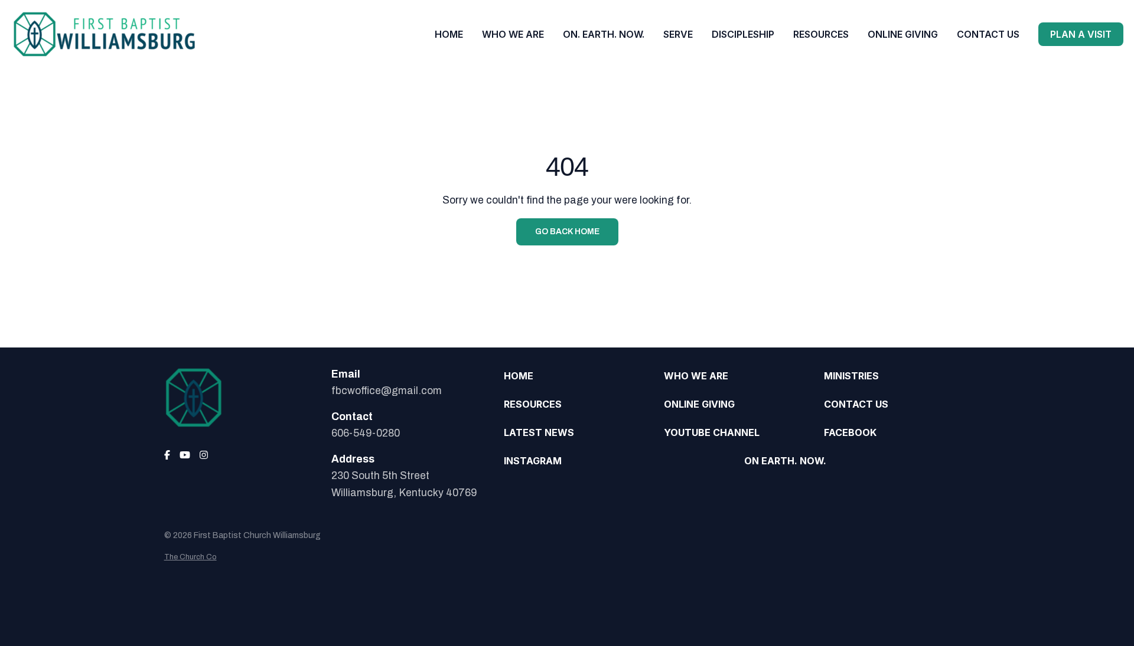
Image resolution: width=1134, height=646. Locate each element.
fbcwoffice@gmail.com (386, 390)
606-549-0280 (365, 433)
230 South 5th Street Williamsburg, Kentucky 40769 (404, 484)
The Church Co (190, 557)
